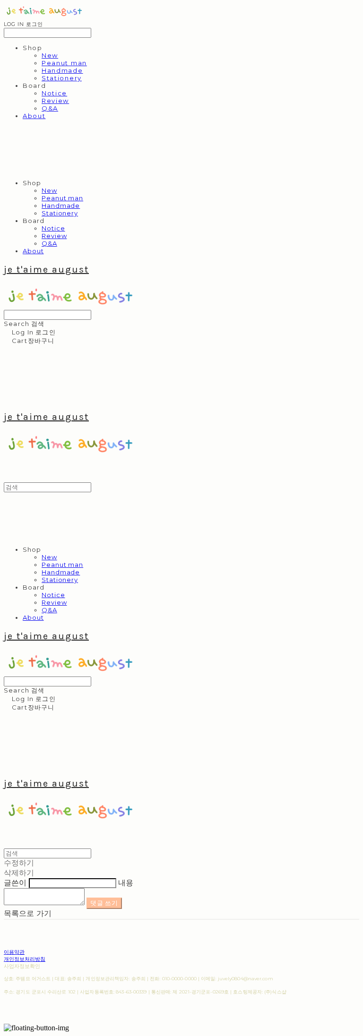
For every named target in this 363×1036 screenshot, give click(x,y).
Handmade (62, 70)
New (50, 55)
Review (55, 100)
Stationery (62, 78)
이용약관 (14, 952)
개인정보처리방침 (24, 959)
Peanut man (64, 63)
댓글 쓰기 (104, 903)
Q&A (50, 108)
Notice (54, 93)
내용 (125, 882)
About (34, 116)
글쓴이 (15, 882)
